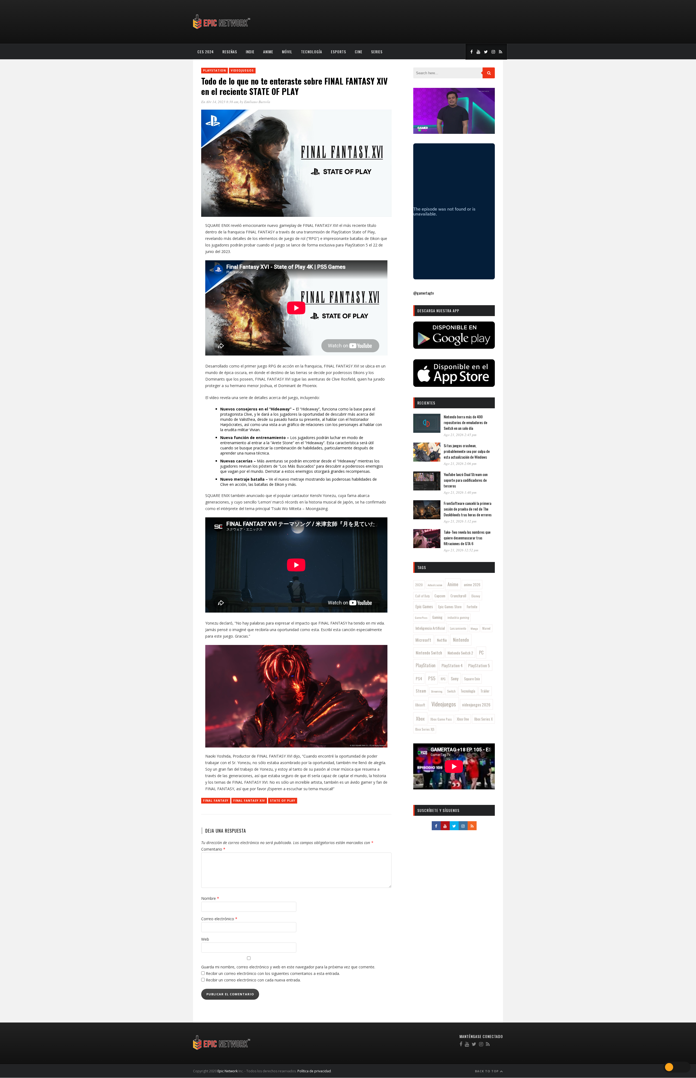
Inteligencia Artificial (430, 628)
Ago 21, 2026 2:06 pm (460, 463)
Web (205, 939)
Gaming (437, 617)
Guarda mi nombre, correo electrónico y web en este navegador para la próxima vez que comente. (288, 966)
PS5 (431, 678)
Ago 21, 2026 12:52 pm (461, 550)
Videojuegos (242, 70)
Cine (358, 51)
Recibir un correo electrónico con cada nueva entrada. (253, 980)
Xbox (420, 718)
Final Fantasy (215, 800)
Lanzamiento (458, 628)
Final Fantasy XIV (249, 800)
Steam (421, 691)
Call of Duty (422, 596)
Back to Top (487, 1071)
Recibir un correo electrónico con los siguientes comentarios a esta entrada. (273, 973)
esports (338, 51)
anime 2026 (472, 584)
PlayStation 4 (452, 665)
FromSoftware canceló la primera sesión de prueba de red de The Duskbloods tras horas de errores (468, 508)
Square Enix (472, 678)
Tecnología (311, 51)
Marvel (486, 628)
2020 (419, 584)
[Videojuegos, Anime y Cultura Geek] (222, 29)
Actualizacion (435, 585)
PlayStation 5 (479, 665)
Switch (451, 691)
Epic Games (424, 606)
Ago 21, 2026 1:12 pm (460, 521)
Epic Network (227, 1071)
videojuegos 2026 (476, 705)
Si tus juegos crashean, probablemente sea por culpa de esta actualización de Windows (467, 451)
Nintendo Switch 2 (460, 653)
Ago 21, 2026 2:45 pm (460, 434)
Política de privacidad (314, 1071)
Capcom (439, 595)
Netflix (442, 640)
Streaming (436, 691)
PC (481, 652)
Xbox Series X (483, 719)
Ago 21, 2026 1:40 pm (460, 492)
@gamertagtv (423, 293)
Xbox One (463, 719)
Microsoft (423, 640)
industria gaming (458, 617)
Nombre (210, 898)
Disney (475, 595)
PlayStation (214, 70)
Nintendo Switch (429, 653)
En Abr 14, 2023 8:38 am (219, 101)
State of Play (282, 800)
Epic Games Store (450, 606)
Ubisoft (420, 705)
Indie (250, 51)
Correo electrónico (219, 918)
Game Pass (421, 617)
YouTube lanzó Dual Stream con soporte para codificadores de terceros (465, 480)
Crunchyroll (458, 595)
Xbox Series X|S (424, 729)
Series (377, 51)
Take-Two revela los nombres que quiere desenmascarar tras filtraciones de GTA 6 (467, 537)
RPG (443, 679)
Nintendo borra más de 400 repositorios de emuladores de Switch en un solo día (465, 422)
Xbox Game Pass (441, 719)
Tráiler (485, 691)
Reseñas (229, 51)
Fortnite (472, 606)
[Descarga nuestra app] (454, 347)
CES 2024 (205, 51)
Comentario (213, 849)
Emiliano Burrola (257, 101)
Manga (474, 628)
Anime (268, 51)
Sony (454, 678)
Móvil (287, 51)
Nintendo (461, 639)
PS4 (419, 678)
